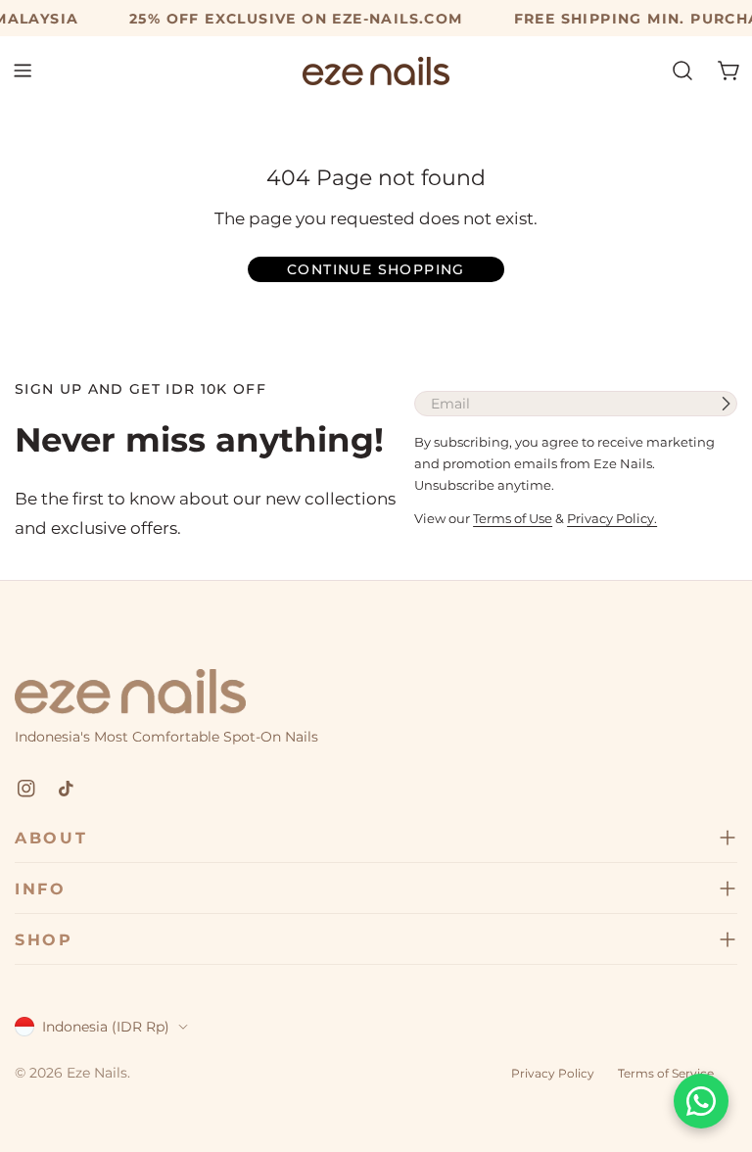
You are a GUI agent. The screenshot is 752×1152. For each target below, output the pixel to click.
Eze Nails (97, 1072)
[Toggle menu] (22, 70)
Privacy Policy (552, 1073)
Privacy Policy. (612, 518)
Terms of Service (666, 1073)
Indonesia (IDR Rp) (105, 1026)
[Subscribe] (725, 403)
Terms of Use (512, 518)
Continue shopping (376, 269)
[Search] (682, 70)
